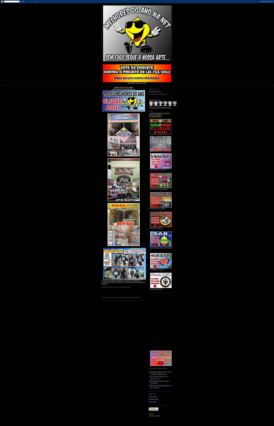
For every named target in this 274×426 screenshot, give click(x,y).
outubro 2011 (153, 397)
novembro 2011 (153, 399)
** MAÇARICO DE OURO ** (157, 209)
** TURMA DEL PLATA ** (156, 269)
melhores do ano (155, 91)
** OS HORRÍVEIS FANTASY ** (159, 170)
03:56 (128, 297)
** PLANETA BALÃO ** (156, 289)
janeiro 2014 (152, 402)
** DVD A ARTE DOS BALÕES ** (159, 189)
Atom (158, 416)
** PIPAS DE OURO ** (156, 228)
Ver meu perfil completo (158, 94)
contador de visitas (155, 100)
